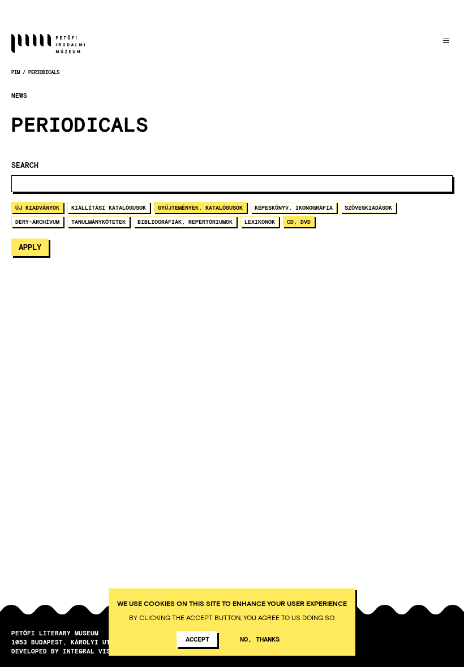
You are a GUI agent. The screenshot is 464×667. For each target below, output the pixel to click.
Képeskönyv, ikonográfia (294, 207)
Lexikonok (259, 221)
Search (24, 165)
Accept (197, 639)
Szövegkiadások (368, 207)
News (19, 95)
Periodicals (43, 72)
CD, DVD (299, 221)
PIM (15, 72)
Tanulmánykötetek (98, 221)
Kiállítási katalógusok (108, 207)
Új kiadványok (37, 207)
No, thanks (260, 639)
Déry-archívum (37, 221)
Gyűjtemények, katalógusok (200, 207)
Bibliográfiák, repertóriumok (185, 221)
